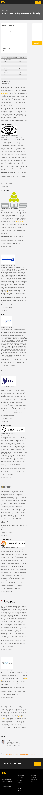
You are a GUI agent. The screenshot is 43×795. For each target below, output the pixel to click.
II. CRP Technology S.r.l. (8, 31)
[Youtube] (19, 790)
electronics (3, 631)
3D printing (9, 291)
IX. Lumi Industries (7, 44)
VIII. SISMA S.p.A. (6, 42)
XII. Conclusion (6, 50)
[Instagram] (21, 790)
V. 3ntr (4, 37)
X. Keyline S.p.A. (6, 46)
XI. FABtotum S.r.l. (7, 48)
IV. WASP (5, 35)
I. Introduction (6, 29)
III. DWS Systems (6, 33)
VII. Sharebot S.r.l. (7, 41)
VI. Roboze (5, 39)
